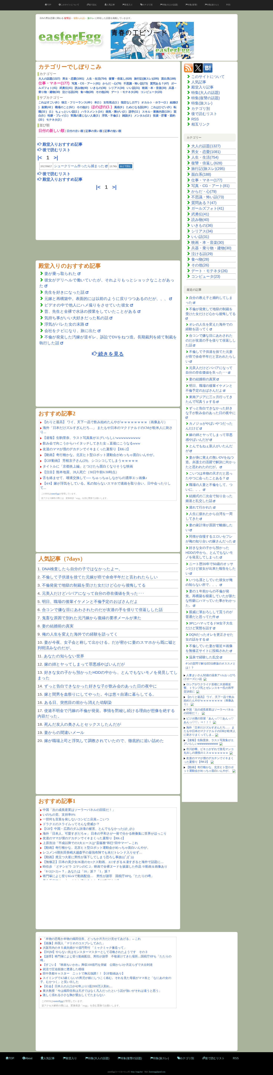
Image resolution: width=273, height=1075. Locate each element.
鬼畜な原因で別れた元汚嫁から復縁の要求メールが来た (92, 618)
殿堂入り (128, 5)
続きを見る (110, 353)
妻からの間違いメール (64, 732)
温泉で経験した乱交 (204, 657)
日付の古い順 (75, 130)
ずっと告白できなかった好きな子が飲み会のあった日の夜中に (100, 686)
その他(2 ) (83, 107)
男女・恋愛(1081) (73, 78)
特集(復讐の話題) (205, 98)
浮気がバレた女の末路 (64, 324)
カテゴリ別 (147, 5)
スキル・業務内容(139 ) (156, 111)
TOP (49, 5)
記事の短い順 (113, 130)
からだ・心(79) (112, 83)
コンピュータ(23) (151, 91)
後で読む (93, 5)
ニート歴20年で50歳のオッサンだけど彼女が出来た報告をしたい (211, 568)
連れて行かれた (200, 507)
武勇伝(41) (66, 87)
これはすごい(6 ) (48, 102)
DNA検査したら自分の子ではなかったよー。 (82, 569)
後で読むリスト (204, 114)
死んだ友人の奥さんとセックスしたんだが (82, 724)
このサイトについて (70, 5)
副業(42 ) (47, 107)
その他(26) (102, 91)
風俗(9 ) (119, 107)
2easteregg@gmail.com (157, 1072)
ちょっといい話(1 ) (67, 111)
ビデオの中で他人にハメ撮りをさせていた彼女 (86, 305)
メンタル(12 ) (142, 115)
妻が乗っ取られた (60, 273)
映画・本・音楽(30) (154, 87)
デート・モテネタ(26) (124, 91)
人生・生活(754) (96, 78)
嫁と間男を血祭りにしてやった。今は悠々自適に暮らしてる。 (100, 694)
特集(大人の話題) (170, 5)
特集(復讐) (192, 5)
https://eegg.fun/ (137, 1072)
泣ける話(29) (70, 91)
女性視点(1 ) (111, 102)
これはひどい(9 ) (161, 107)
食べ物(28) (87, 91)
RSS (228, 5)
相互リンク (200, 124)
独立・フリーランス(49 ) (76, 102)
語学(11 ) (134, 111)
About (28, 1058)
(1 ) (51, 111)
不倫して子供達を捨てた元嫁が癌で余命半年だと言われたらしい (100, 577)
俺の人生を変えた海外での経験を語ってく (80, 634)
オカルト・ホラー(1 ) (154, 102)
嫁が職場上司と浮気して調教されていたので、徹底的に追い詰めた (104, 740)
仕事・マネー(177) (206, 180)
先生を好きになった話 (64, 292)
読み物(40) (81, 87)
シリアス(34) (116, 87)
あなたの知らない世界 (64, 656)
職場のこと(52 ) (64, 107)
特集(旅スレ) (213, 5)
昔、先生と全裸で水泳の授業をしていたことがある (90, 311)
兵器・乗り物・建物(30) (211, 248)
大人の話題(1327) (49, 78)
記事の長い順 (94, 130)
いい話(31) (133, 87)
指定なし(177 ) (130, 102)
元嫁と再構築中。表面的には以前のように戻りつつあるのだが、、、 (106, 298)
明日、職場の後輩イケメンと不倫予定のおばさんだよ (90, 601)
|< (40, 157)
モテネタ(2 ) (53, 119)
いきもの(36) (98, 87)
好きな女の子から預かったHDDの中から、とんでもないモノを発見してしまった (209, 552)
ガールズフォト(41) (207, 208)
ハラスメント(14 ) (92, 111)
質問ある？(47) (159, 83)
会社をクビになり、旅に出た (70, 331)
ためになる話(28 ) (137, 107)
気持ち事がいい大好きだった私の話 (76, 318)
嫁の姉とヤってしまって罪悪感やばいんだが (84, 664)
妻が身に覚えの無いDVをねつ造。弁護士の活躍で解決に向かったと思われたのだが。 (211, 462)
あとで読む (125, 166)
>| (57, 157)
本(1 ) (97, 102)
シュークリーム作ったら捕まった (79, 166)
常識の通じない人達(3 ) (85, 115)
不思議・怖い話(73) (136, 83)
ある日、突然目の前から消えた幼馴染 (78, 702)
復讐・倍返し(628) (120, 78)
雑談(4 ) (127, 115)
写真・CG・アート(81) (86, 83)
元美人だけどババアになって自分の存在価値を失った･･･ (93, 593)
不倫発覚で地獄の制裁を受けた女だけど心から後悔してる (94, 585)
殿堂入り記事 (202, 87)
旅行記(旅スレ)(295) (146, 78)
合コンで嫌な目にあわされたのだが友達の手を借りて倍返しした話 (102, 610)
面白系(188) (168, 78)
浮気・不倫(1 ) (111, 115)
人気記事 (111, 5)
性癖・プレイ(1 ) (58, 115)
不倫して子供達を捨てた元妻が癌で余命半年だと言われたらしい (211, 356)
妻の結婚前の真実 (58, 626)
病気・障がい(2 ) (116, 111)
